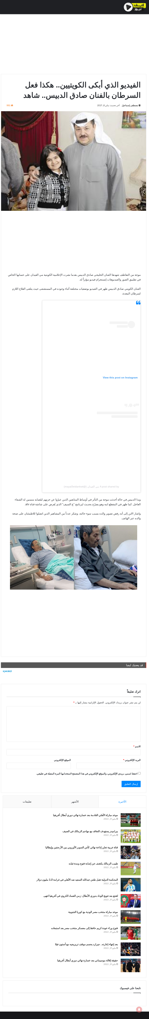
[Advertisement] (73, 43)
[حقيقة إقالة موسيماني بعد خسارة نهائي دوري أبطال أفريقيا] (131, 965)
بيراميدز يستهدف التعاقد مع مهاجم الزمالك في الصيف (90, 831)
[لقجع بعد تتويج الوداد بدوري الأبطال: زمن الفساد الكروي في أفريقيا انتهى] (131, 901)
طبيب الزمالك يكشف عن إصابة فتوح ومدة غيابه (93, 863)
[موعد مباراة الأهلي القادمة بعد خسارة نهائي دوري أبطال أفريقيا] (131, 820)
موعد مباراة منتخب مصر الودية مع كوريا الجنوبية (93, 911)
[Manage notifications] (139, 1009)
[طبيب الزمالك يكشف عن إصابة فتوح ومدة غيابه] (131, 868)
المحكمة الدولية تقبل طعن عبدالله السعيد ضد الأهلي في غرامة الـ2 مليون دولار (77, 879)
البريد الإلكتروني (132, 759)
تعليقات (27, 801)
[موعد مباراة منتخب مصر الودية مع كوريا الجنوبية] (131, 917)
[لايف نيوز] (135, 7)
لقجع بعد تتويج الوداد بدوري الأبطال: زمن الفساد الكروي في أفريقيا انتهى (80, 895)
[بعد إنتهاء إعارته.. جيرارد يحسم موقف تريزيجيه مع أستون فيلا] (131, 949)
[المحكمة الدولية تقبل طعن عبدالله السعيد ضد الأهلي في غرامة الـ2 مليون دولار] (131, 884)
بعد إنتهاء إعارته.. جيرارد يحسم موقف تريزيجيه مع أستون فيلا (86, 944)
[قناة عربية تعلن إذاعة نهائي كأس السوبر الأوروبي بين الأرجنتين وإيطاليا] (131, 852)
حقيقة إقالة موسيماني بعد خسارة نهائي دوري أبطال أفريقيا (87, 960)
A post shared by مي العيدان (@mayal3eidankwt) (91, 486)
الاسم (137, 746)
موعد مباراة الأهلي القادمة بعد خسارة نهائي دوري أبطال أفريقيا (85, 815)
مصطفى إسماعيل (130, 105)
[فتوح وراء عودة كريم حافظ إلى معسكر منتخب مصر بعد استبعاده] (131, 933)
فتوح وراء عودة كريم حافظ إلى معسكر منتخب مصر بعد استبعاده (84, 928)
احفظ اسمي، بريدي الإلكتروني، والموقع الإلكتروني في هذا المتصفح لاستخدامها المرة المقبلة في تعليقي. (87, 773)
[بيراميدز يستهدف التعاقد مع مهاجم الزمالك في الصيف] (131, 836)
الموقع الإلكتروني (62, 759)
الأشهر (75, 801)
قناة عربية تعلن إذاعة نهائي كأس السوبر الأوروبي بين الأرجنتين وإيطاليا (81, 847)
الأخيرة (122, 801)
